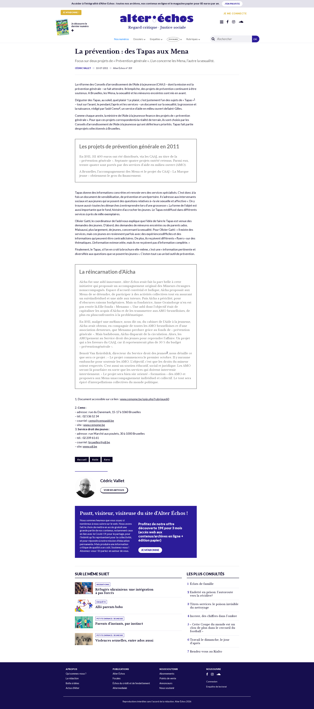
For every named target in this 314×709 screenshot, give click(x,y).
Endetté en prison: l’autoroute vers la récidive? (211, 594)
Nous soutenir (166, 688)
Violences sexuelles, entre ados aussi (124, 640)
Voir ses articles (114, 490)
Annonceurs (165, 683)
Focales (117, 678)
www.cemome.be (94, 425)
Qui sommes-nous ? (76, 673)
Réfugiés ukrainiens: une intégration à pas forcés (124, 591)
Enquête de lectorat (216, 686)
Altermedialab (120, 688)
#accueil (82, 459)
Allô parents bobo (109, 607)
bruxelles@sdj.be (99, 442)
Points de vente (167, 678)
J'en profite (232, 3)
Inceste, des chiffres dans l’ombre (213, 616)
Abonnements (166, 673)
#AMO (107, 459)
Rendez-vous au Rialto (206, 651)
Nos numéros (121, 39)
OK (255, 39)
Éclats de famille (202, 583)
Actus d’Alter (72, 688)
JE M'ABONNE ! (71, 12)
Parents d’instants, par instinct (119, 624)
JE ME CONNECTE (235, 13)
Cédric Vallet (83, 68)
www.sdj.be (90, 446)
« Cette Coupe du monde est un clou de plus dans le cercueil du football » (212, 628)
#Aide (95, 459)
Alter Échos (119, 673)
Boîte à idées (72, 683)
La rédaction (72, 678)
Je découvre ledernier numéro (80, 25)
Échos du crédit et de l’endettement (131, 683)
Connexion (211, 681)
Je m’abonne (150, 550)
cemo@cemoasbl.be (101, 420)
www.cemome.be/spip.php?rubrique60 (144, 399)
